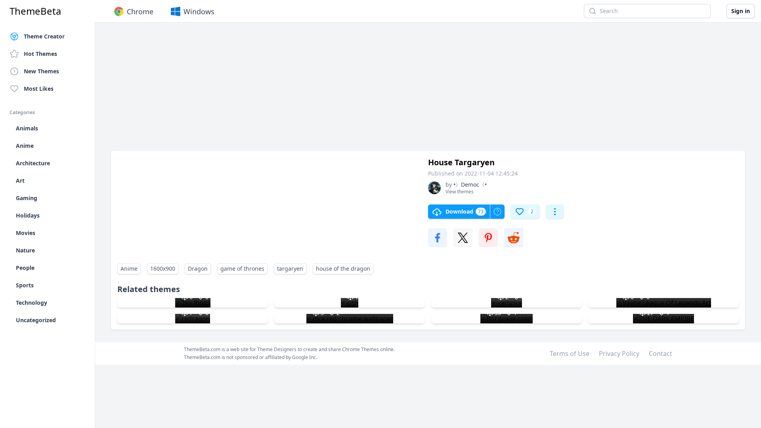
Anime (129, 268)
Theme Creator (44, 36)
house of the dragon (343, 268)
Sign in (740, 11)
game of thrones (242, 268)
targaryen (290, 268)
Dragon (198, 268)
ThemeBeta (35, 11)
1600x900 (162, 268)
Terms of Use (569, 353)
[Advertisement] (349, 90)
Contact (660, 353)
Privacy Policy (619, 353)
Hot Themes (40, 53)
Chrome (140, 11)
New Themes (41, 71)
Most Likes (39, 88)
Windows (199, 11)
